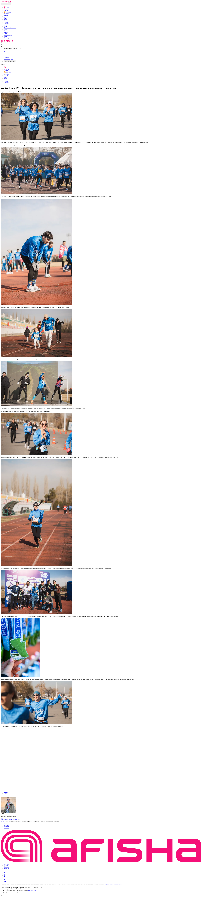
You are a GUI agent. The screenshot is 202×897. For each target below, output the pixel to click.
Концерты (6, 8)
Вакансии (6, 828)
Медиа (5, 30)
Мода (5, 29)
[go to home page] (6, 1)
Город (5, 19)
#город (5, 792)
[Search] (9, 4)
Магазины (6, 20)
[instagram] (5, 877)
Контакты (6, 825)
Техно (5, 26)
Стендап (6, 15)
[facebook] (5, 875)
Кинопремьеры (8, 35)
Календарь (6, 38)
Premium (6, 22)
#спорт (5, 794)
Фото (5, 25)
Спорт (5, 33)
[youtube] (5, 882)
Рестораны (8, 12)
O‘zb (2, 4)
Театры (6, 10)
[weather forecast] (102, 53)
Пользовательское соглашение (114, 884)
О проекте (6, 826)
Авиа (5, 36)
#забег (5, 793)
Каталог (6, 32)
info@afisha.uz (32, 890)
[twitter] (5, 880)
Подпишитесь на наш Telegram (11, 819)
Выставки (6, 13)
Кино (7, 7)
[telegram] (5, 873)
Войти (6, 4)
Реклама (6, 823)
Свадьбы (6, 23)
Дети (5, 18)
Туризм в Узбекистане (10, 28)
